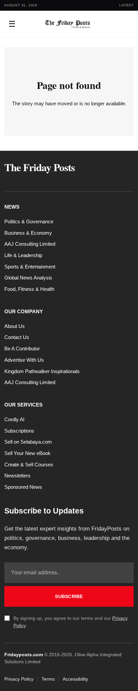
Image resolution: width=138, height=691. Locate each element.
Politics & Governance (28, 221)
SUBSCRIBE (69, 596)
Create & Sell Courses (28, 464)
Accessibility (75, 679)
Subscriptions (19, 431)
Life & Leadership (23, 255)
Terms (48, 679)
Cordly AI (14, 419)
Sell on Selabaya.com (28, 442)
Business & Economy (28, 233)
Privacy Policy (18, 679)
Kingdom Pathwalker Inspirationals (42, 371)
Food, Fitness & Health (29, 289)
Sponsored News (23, 487)
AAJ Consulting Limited (29, 244)
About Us (14, 326)
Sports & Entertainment (29, 266)
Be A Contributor (22, 348)
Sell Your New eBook (27, 453)
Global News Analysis (28, 277)
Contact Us (16, 337)
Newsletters (17, 475)
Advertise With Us (24, 360)
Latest (126, 5)
